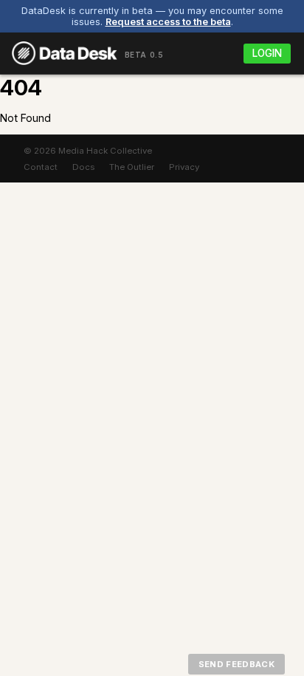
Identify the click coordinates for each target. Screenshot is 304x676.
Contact (41, 167)
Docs (83, 167)
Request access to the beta (168, 21)
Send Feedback (236, 664)
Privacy (184, 167)
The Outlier (131, 167)
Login (267, 53)
